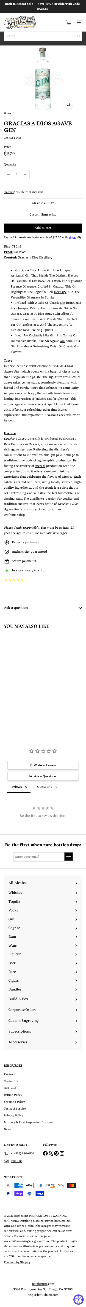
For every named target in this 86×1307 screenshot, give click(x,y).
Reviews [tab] (16, 787)
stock (20, 570)
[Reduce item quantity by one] (8, 174)
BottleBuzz (39, 1284)
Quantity (10, 165)
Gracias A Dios (33, 314)
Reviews (9, 1074)
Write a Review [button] (45, 765)
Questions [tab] (44, 787)
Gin (49, 270)
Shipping (9, 192)
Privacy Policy (13, 1115)
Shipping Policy (14, 1102)
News (7, 1129)
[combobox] (43, 36)
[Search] (78, 36)
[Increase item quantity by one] (25, 174)
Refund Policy (13, 1095)
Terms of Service (15, 1108)
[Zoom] (68, 104)
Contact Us (11, 1081)
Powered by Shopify (17, 1262)
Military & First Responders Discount (28, 1122)
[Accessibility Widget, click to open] (78, 1299)
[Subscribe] (68, 856)
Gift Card (10, 1088)
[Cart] (68, 22)
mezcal (40, 466)
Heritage (60, 292)
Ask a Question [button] (45, 776)
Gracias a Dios (28, 258)
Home (7, 113)
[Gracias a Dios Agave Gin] (29, 674)
